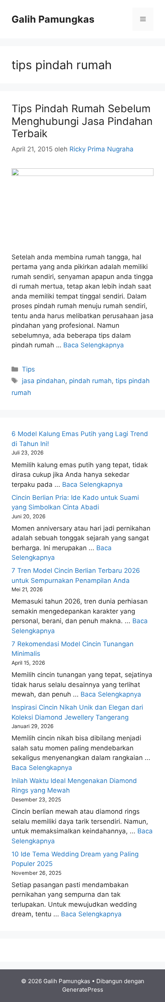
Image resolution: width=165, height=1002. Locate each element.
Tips (28, 369)
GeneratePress (82, 989)
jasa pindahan (43, 381)
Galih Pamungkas (53, 19)
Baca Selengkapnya (93, 345)
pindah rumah (90, 381)
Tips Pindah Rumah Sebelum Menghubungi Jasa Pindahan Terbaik (82, 121)
